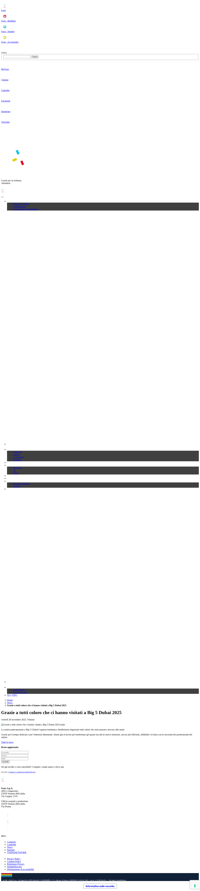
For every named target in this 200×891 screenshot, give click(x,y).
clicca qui (59, 767)
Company (11, 201)
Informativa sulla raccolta (100, 886)
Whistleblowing (14, 866)
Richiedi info (19, 690)
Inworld (10, 489)
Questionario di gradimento (25, 209)
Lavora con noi (20, 692)
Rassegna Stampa (21, 483)
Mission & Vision (21, 204)
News (9, 478)
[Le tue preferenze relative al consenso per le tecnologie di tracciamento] (195, 886)
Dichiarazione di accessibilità (20, 869)
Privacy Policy (13, 859)
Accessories (18, 457)
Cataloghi (11, 462)
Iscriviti (5, 762)
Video (10, 475)
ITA (9, 695)
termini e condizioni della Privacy (22, 772)
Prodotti (10, 449)
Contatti (10, 687)
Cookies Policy (14, 861)
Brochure (17, 468)
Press (9, 481)
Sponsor (16, 486)
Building (17, 460)
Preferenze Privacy (15, 864)
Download (12, 465)
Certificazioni (19, 206)
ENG (14, 695)
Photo (15, 473)
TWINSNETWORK (17, 852)
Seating (16, 454)
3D (14, 470)
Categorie (17, 452)
